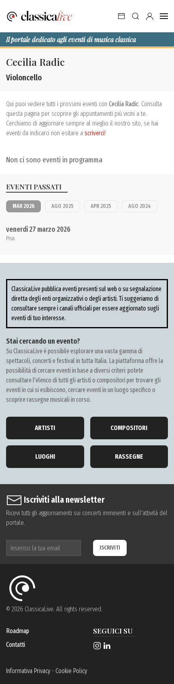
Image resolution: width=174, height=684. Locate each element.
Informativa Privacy (28, 671)
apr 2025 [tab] (101, 206)
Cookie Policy (71, 671)
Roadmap (17, 631)
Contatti (15, 644)
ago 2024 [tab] (139, 206)
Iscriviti (110, 547)
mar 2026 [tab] (23, 206)
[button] (121, 16)
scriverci (94, 133)
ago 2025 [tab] (62, 206)
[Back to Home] (39, 16)
